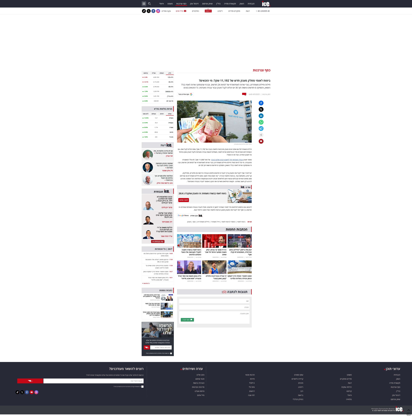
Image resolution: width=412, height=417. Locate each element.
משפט (170, 3)
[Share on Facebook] (261, 103)
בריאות (300, 395)
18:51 (171, 277)
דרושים (252, 391)
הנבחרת (251, 3)
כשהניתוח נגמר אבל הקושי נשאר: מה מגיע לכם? (152, 304)
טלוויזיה (349, 399)
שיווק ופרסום (207, 3)
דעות (248, 11)
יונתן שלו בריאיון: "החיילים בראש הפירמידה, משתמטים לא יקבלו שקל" (240, 252)
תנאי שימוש (199, 379)
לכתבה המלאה (183, 200)
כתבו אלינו (200, 374)
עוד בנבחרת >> (157, 241)
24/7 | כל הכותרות (163, 249)
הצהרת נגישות (198, 383)
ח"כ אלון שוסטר (167, 170)
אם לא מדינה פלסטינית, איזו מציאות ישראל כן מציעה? (163, 152)
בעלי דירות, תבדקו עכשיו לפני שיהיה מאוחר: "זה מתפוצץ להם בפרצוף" (151, 296)
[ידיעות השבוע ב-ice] (214, 241)
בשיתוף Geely (156, 317)
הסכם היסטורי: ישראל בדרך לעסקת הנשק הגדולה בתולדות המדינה (240, 277)
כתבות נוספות (165, 290)
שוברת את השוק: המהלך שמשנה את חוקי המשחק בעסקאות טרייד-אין (151, 313)
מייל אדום (179, 11)
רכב (301, 391)
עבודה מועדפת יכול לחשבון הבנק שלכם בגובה (227, 160)
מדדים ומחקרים (346, 379)
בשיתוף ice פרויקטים (155, 300)
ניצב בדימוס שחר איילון (165, 183)
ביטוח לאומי (241, 222)
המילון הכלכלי (298, 399)
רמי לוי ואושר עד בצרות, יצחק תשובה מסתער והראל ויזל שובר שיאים (215, 252)
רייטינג (220, 11)
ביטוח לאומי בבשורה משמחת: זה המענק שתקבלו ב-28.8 (202, 193)
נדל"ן (218, 3)
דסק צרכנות (266, 94)
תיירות (252, 379)
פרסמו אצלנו (199, 391)
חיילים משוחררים (203, 222)
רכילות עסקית (346, 387)
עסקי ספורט (298, 374)
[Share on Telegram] (261, 128)
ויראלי (161, 3)
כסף (194, 222)
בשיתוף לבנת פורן (156, 307)
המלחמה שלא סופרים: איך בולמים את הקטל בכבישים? (164, 178)
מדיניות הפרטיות (198, 387)
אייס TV (252, 387)
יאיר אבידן (169, 156)
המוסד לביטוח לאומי (228, 222)
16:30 (171, 253)
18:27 (171, 271)
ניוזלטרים (195, 11)
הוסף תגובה (186, 320)
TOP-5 (252, 383)
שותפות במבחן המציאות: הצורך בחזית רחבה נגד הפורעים (164, 165)
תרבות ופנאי (250, 374)
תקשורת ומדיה (230, 3)
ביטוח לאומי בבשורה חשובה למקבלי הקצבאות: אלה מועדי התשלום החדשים (191, 252)
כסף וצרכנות (181, 3)
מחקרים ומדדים (234, 11)
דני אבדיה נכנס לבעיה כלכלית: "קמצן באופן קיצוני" (216, 277)
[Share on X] (261, 109)
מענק (189, 222)
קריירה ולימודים (297, 379)
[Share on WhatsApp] (261, 122)
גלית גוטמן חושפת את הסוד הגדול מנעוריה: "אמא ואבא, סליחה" (189, 277)
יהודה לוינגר (249, 257)
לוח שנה (251, 395)
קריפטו (349, 391)
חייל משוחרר (215, 222)
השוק (242, 3)
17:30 (171, 259)
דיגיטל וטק (194, 3)
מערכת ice (223, 257)
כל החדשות (146, 283)
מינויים (300, 383)
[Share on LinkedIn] (261, 115)
